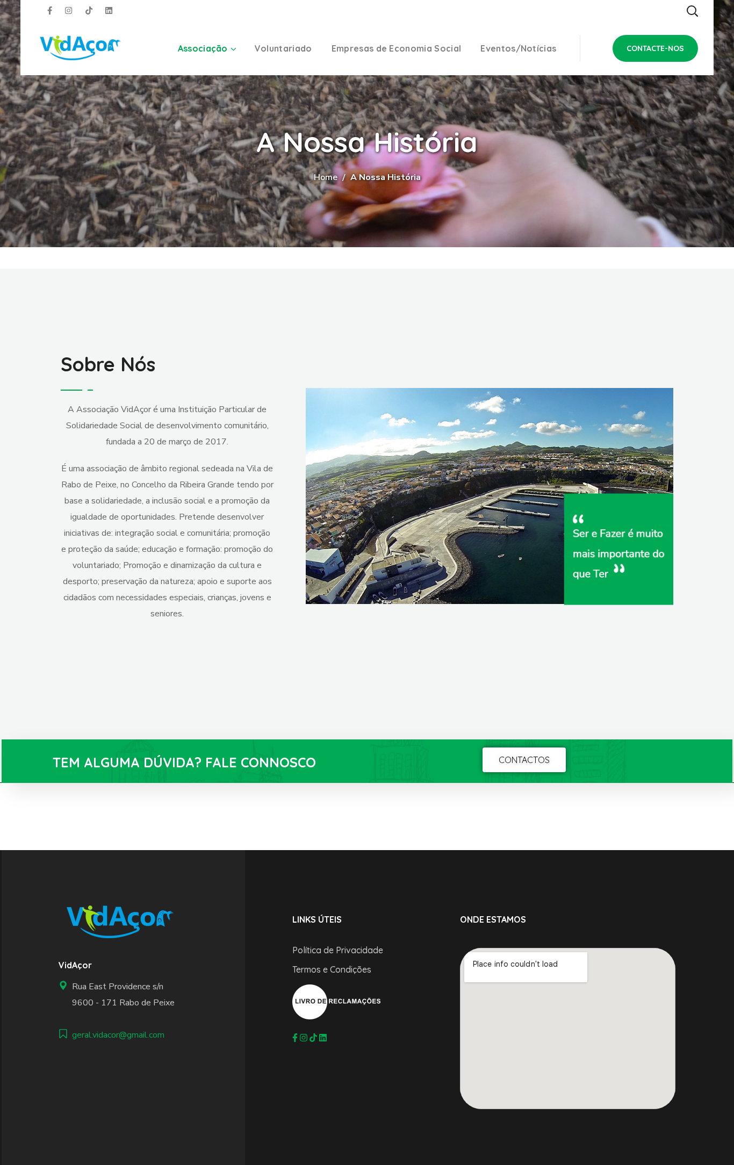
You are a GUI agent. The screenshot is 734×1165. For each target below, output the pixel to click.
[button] (692, 10)
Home (325, 177)
